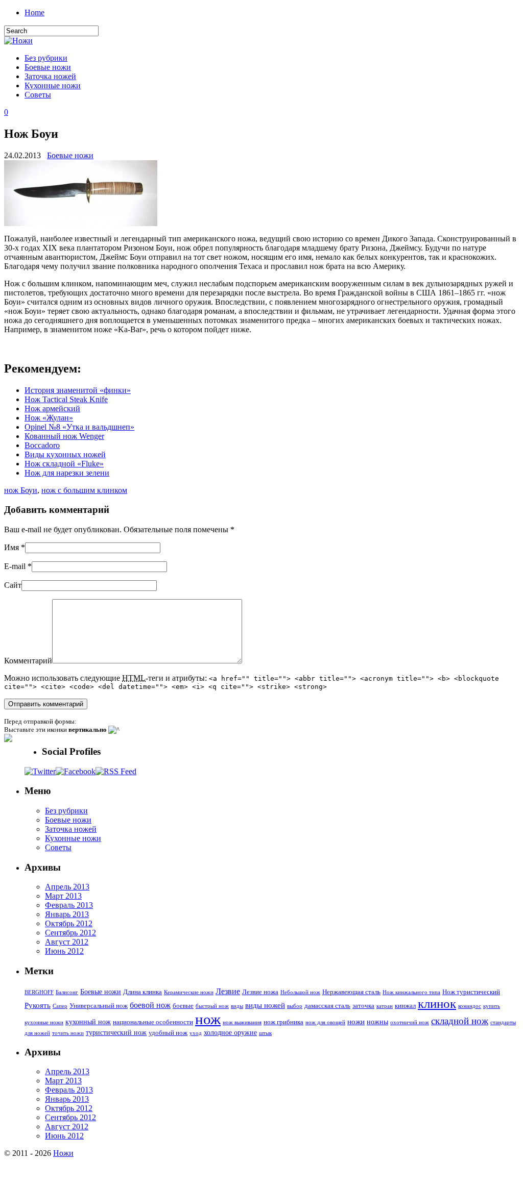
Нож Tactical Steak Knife (66, 399)
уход (195, 1033)
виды (237, 1006)
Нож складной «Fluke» (64, 463)
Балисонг (67, 992)
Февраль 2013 (69, 905)
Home (34, 12)
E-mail (15, 566)
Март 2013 (63, 896)
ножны (377, 1022)
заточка (363, 1005)
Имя (11, 547)
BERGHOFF (39, 992)
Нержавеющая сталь (351, 992)
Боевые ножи (48, 67)
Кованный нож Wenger (64, 436)
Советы (38, 94)
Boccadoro (42, 445)
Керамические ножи (188, 992)
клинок (437, 1003)
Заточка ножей (50, 76)
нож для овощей (325, 1022)
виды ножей (265, 1005)
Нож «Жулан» (49, 417)
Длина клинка (142, 992)
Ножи (63, 1153)
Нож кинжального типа (411, 992)
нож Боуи (20, 490)
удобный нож (168, 1032)
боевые (183, 1005)
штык (265, 1033)
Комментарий (28, 660)
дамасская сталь (327, 1005)
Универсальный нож (98, 1005)
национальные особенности (153, 1022)
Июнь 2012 (64, 951)
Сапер (60, 1006)
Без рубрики (46, 58)
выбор (294, 1006)
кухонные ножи (44, 1022)
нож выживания (242, 1022)
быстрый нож (212, 1006)
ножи (356, 1021)
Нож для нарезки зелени (67, 472)
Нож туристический (471, 992)
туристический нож (116, 1032)
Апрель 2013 (67, 886)
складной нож (459, 1021)
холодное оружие (230, 1032)
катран (384, 1006)
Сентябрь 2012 (70, 932)
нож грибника (283, 1022)
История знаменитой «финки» (78, 390)
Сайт (12, 585)
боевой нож (150, 1005)
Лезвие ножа (260, 992)
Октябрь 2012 (68, 923)
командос (469, 1006)
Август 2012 (66, 941)
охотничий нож (409, 1022)
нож (208, 1019)
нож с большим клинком (84, 490)
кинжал (405, 1005)
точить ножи (68, 1033)
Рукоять (38, 1005)
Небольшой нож (300, 992)
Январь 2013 (67, 914)
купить (491, 1006)
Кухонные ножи (53, 85)
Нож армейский (52, 408)
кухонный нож (88, 1022)
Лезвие (228, 991)
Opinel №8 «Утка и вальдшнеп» (79, 427)
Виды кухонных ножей (65, 454)
